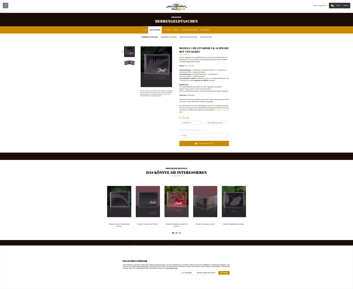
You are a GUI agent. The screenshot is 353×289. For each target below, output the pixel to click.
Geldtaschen (155, 30)
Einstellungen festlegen (206, 272)
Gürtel (176, 30)
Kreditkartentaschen (188, 37)
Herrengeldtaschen (149, 37)
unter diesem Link (172, 268)
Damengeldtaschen (169, 37)
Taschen (166, 30)
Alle (145, 30)
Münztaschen (206, 37)
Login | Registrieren (319, 5)
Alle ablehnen (186, 272)
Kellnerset (205, 30)
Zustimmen (224, 272)
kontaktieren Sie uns (221, 110)
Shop (338, 5)
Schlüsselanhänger (190, 30)
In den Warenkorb (205, 143)
